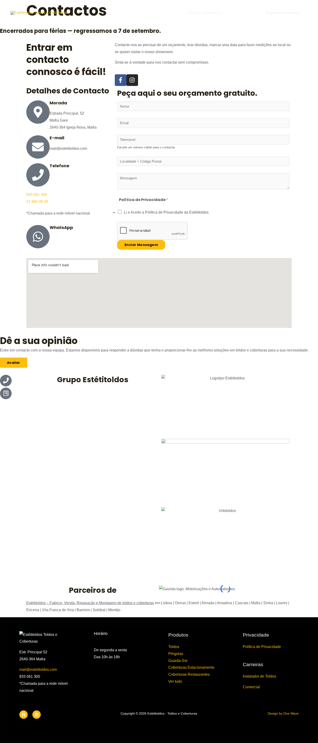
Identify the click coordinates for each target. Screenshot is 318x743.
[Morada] (38, 112)
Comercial (251, 687)
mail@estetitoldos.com (38, 669)
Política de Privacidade (262, 647)
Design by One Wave (283, 713)
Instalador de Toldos (259, 676)
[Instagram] (36, 714)
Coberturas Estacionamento (191, 667)
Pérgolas (175, 654)
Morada (58, 103)
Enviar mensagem (141, 244)
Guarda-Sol (177, 661)
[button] (222, 13)
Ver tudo (175, 681)
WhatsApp (61, 227)
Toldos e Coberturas (203, 13)
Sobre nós (237, 13)
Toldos (173, 647)
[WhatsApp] (38, 236)
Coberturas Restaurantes (189, 674)
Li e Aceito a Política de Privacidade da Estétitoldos (166, 212)
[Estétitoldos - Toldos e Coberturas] (39, 13)
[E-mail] (38, 147)
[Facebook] (23, 714)
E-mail (57, 138)
